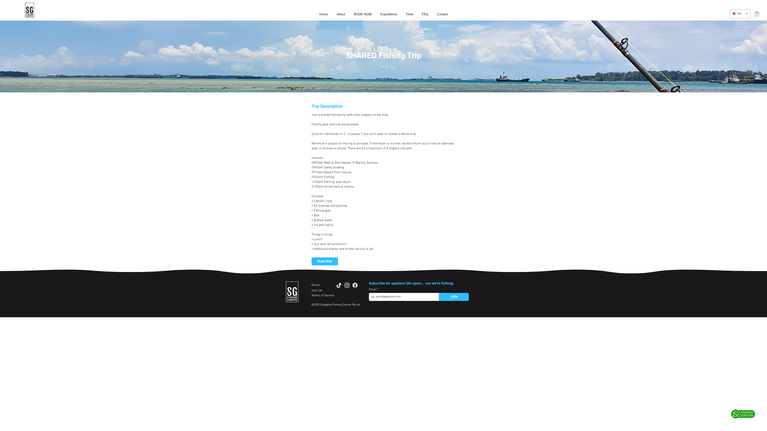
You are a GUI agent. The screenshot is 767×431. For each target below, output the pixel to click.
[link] (325, 261)
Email (373, 289)
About (315, 285)
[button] (757, 13)
